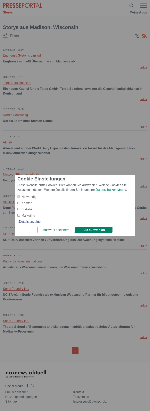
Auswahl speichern (56, 230)
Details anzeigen (30, 221)
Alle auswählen (93, 230)
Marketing (28, 215)
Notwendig (29, 196)
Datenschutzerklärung (111, 189)
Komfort (26, 203)
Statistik (26, 209)
